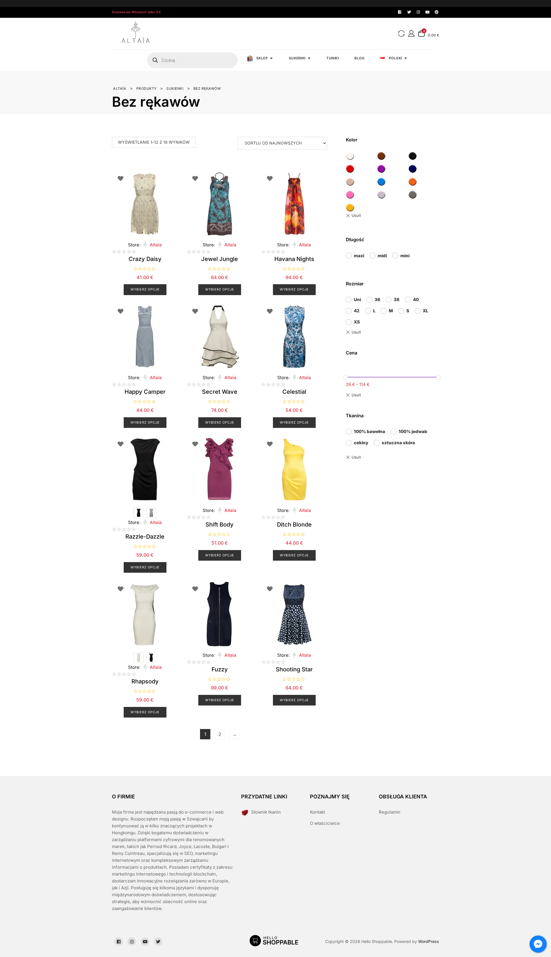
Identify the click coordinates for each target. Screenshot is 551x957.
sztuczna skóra (398, 442)
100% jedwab (413, 431)
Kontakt (317, 812)
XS (357, 322)
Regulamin (389, 812)
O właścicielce (325, 823)
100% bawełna (369, 431)
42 (357, 310)
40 (416, 299)
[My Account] (411, 33)
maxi (359, 255)
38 (396, 299)
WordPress (428, 941)
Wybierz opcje (145, 289)
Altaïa (156, 244)
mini (405, 255)
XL (425, 310)
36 (377, 299)
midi (382, 255)
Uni (357, 299)
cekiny (361, 442)
